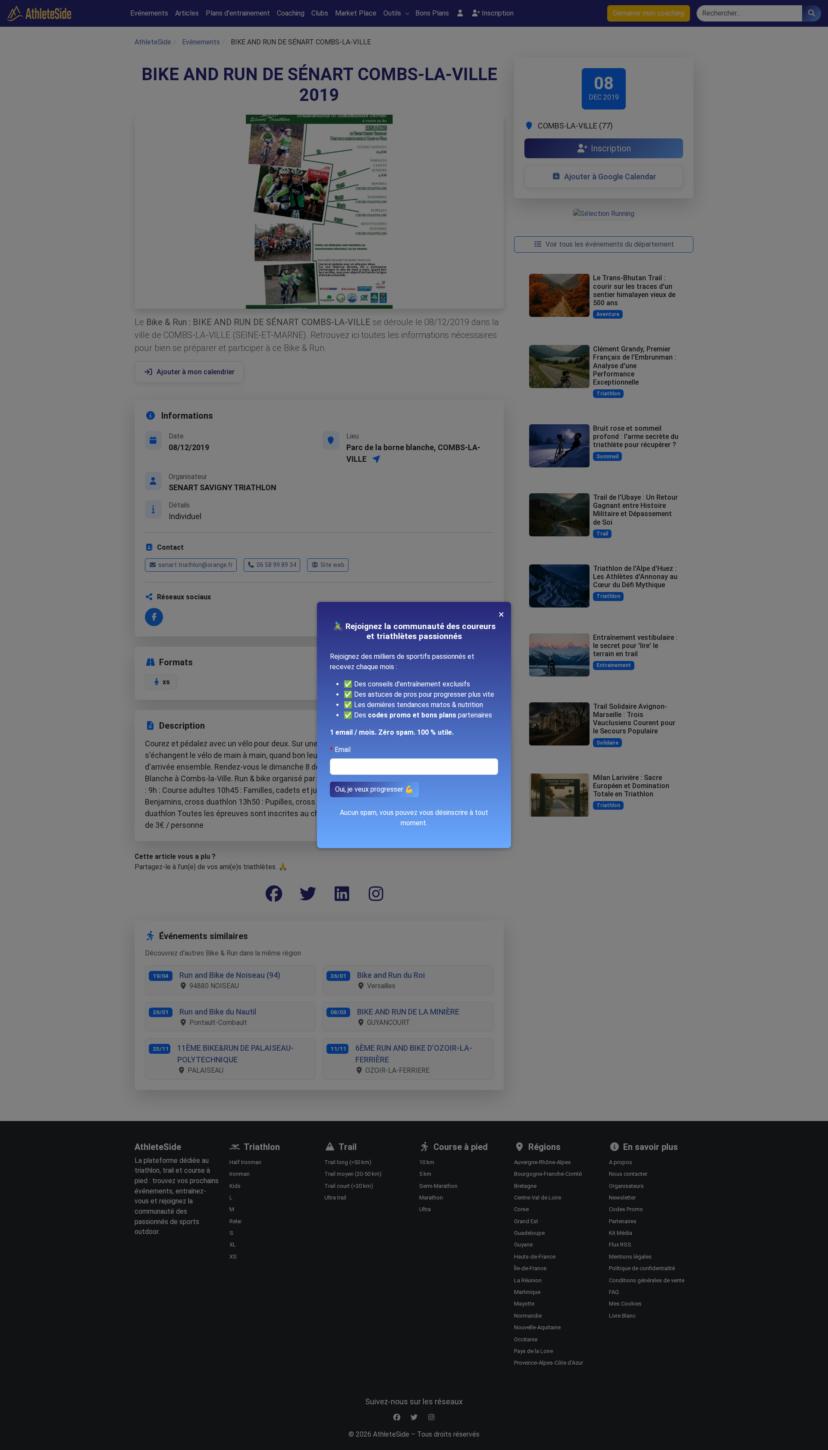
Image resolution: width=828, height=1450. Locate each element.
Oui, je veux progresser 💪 (374, 789)
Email (343, 749)
